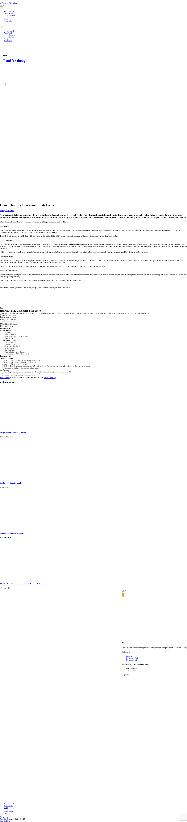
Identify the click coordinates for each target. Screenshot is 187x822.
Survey (6, 813)
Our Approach (9, 804)
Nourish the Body (50, 378)
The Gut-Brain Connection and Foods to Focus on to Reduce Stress (24, 584)
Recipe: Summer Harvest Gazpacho (13, 432)
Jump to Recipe (7, 210)
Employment (8, 811)
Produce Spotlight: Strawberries (12, 533)
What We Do (8, 806)
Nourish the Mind (132, 660)
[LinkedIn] (123, 595)
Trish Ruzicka (5, 378)
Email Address (131, 669)
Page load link (5, 821)
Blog (6, 808)
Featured (129, 656)
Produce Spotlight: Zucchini (10, 483)
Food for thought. (16, 61)
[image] (42, 200)
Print (3, 308)
